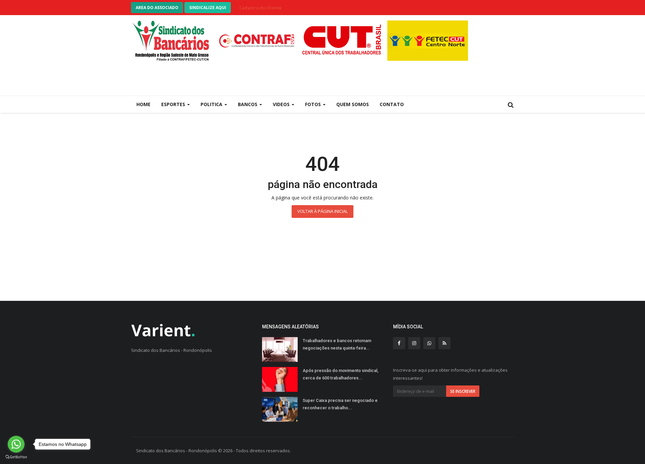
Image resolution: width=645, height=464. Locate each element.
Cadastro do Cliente (260, 8)
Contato (392, 104)
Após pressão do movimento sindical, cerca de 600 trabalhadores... (340, 374)
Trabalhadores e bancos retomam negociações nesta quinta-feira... (337, 344)
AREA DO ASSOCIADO (157, 7)
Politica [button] (212, 104)
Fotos (313, 104)
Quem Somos (352, 104)
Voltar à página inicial (322, 211)
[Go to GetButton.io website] (16, 457)
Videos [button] (282, 104)
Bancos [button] (248, 104)
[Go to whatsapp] (16, 444)
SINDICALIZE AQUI (207, 7)
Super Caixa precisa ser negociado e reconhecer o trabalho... (340, 404)
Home (143, 104)
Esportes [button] (173, 104)
